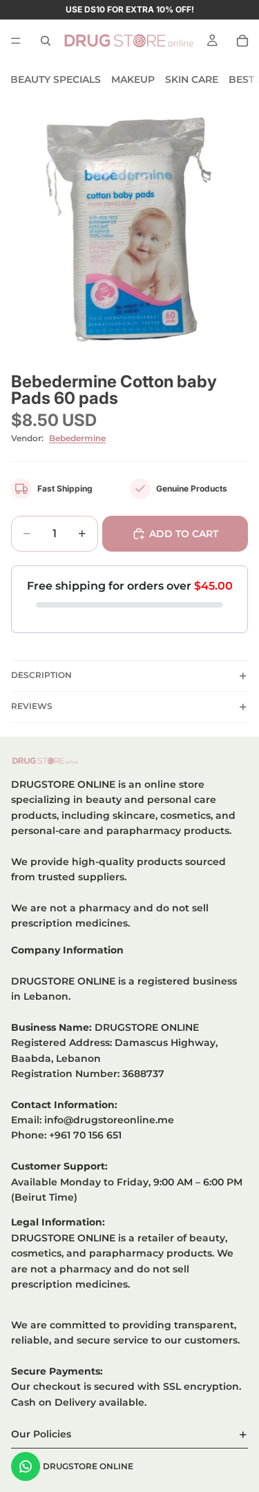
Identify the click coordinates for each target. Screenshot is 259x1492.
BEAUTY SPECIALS (55, 79)
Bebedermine (77, 438)
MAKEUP (133, 79)
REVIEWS (31, 706)
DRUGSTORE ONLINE (88, 1466)
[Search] (45, 41)
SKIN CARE (191, 79)
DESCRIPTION (41, 675)
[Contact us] (25, 1466)
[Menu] (16, 41)
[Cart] (242, 41)
